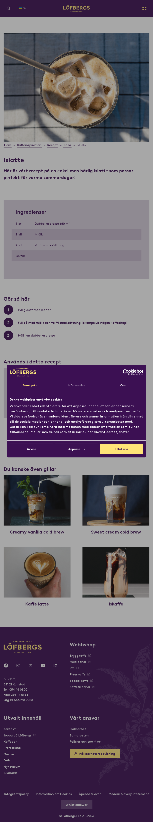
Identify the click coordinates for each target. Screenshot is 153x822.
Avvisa (31, 449)
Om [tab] (123, 385)
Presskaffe (77, 674)
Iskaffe (116, 604)
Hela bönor (78, 662)
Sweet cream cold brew (116, 532)
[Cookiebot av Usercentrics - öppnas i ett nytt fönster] (125, 372)
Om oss (9, 754)
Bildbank (10, 773)
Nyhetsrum (12, 767)
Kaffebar (10, 741)
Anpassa (74, 449)
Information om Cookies (54, 794)
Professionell (13, 748)
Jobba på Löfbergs (17, 735)
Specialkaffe (79, 681)
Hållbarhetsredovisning (97, 754)
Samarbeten (79, 735)
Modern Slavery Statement (129, 794)
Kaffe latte (37, 604)
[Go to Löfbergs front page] (76, 11)
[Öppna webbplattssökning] (9, 9)
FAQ (7, 760)
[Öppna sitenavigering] (144, 9)
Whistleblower (77, 805)
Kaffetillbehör (80, 687)
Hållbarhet (78, 729)
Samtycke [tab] (30, 385)
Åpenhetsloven (90, 794)
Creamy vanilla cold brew (37, 532)
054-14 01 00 (18, 689)
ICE (72, 668)
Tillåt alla (121, 449)
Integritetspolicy (16, 794)
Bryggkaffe (78, 656)
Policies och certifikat (86, 741)
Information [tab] (76, 385)
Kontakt (10, 729)
